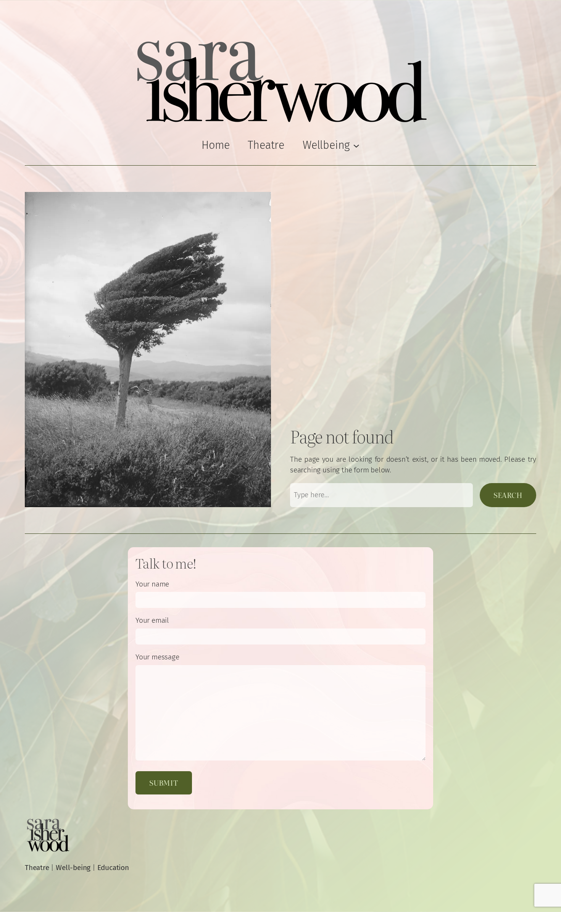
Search (507, 494)
